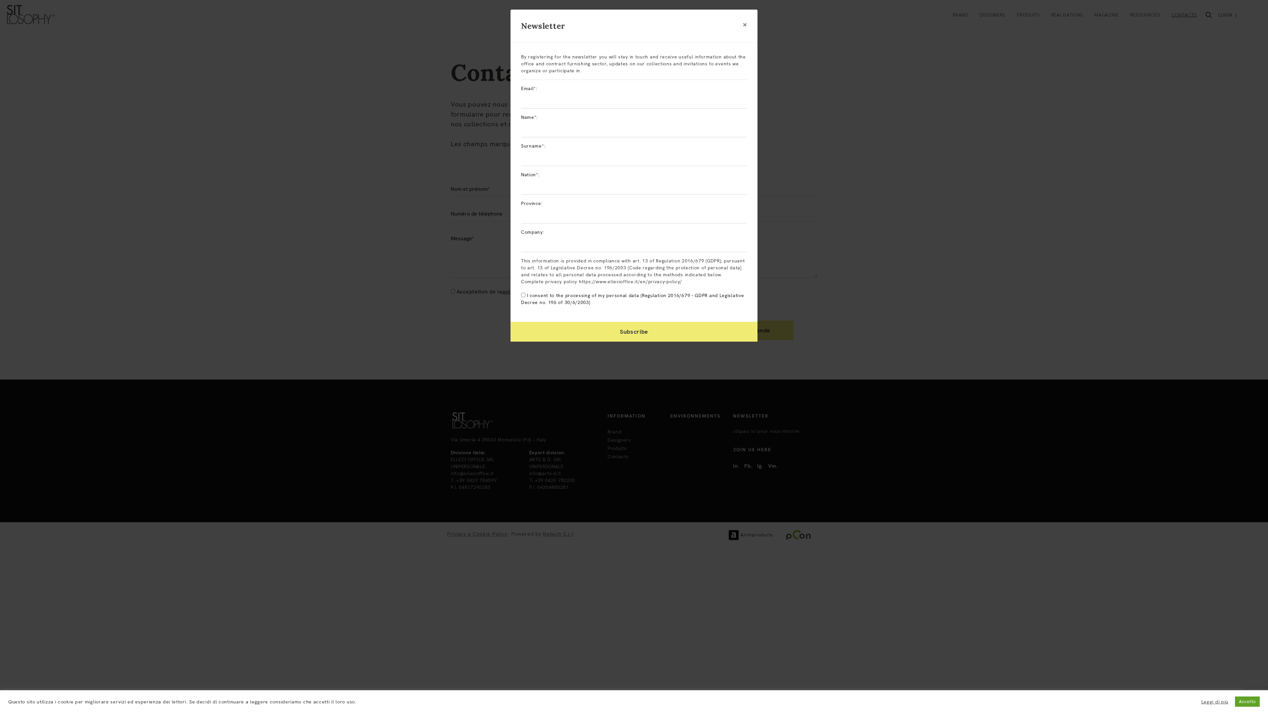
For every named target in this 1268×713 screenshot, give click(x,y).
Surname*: (533, 146)
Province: (531, 203)
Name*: (529, 117)
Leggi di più (1214, 702)
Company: (532, 232)
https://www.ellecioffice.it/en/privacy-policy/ (630, 282)
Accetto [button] (1247, 701)
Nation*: (530, 175)
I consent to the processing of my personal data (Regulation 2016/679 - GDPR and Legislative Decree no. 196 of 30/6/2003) (632, 298)
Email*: (529, 88)
